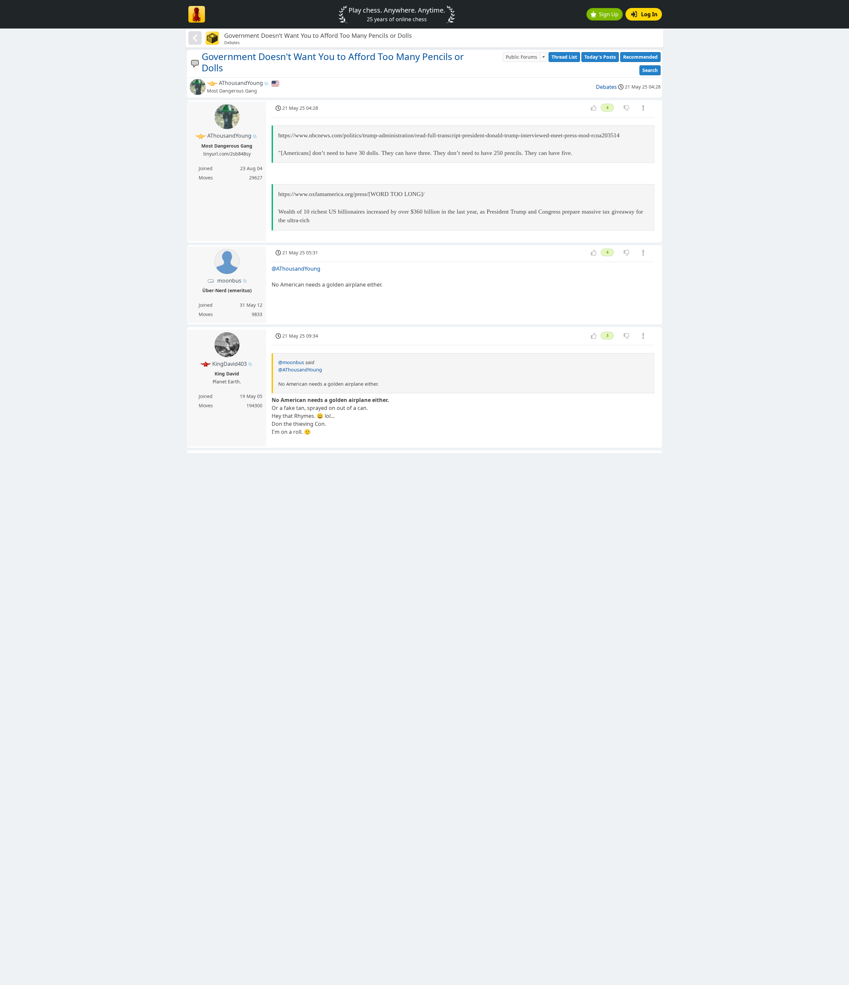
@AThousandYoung (296, 268)
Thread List (564, 57)
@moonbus (291, 362)
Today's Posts (600, 57)
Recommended (640, 57)
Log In (649, 14)
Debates (606, 87)
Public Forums (521, 57)
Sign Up (609, 14)
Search (650, 70)
